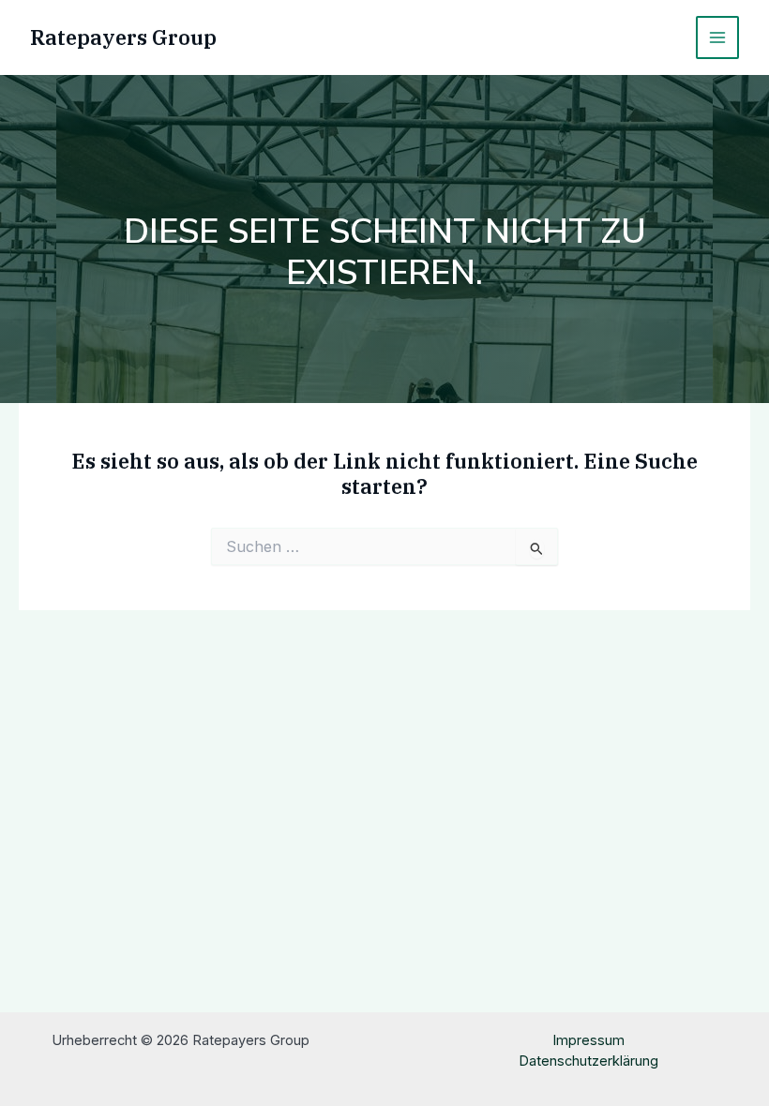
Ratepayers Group (123, 37)
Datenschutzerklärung (588, 1061)
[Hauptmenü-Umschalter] (717, 37)
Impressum (588, 1040)
